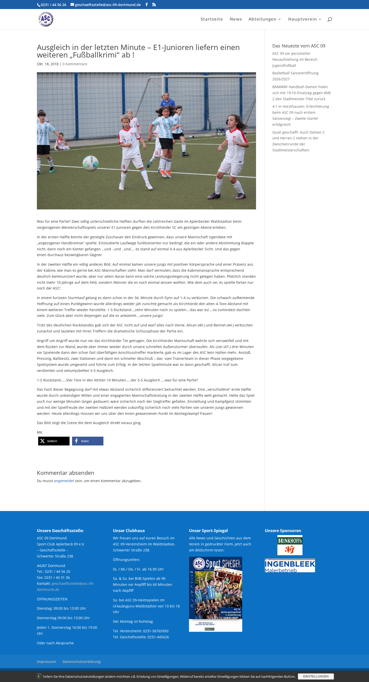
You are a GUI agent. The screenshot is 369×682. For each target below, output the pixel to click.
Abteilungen (263, 19)
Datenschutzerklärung (82, 661)
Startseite (212, 19)
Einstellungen (316, 676)
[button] (54, 441)
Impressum (46, 661)
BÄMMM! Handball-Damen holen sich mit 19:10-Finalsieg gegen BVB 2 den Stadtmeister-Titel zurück (301, 92)
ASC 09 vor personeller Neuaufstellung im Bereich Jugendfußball (295, 59)
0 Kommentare (75, 64)
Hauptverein (302, 19)
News (236, 19)
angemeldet (64, 480)
